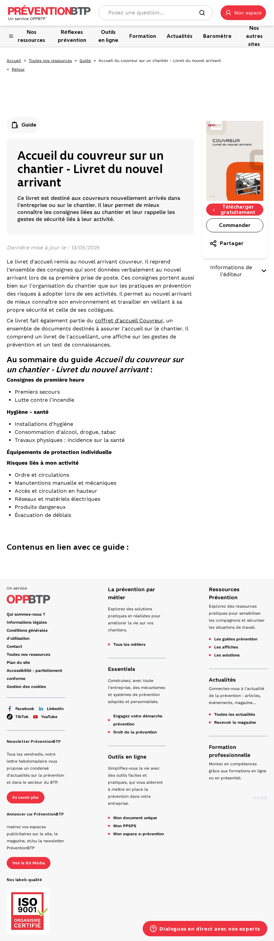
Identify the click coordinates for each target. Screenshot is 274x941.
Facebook (24, 708)
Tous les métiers (129, 644)
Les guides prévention (235, 639)
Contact (14, 646)
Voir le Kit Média (28, 863)
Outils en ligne (127, 757)
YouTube (49, 716)
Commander (235, 225)
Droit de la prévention (135, 732)
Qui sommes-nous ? (26, 614)
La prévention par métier (131, 593)
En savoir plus (25, 797)
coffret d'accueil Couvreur (129, 320)
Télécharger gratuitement (238, 210)
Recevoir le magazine (235, 722)
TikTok (21, 716)
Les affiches (226, 647)
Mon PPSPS (124, 826)
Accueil (14, 61)
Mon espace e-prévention (138, 834)
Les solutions (227, 655)
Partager (232, 243)
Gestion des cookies (26, 686)
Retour (18, 69)
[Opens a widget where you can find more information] (205, 929)
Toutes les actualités (234, 714)
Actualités (222, 680)
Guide (85, 61)
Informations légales (27, 622)
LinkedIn (55, 708)
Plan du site (18, 662)
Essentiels (121, 669)
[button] (243, 12)
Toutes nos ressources (50, 61)
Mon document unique (135, 817)
